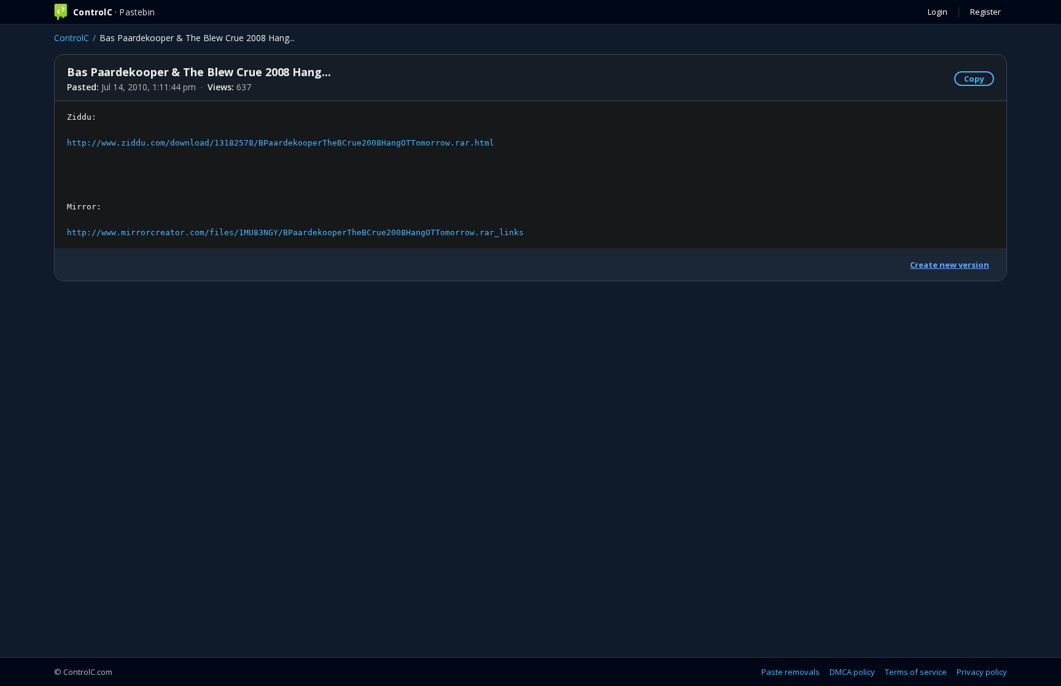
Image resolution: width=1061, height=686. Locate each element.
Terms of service (916, 671)
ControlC (71, 38)
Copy (974, 78)
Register (985, 11)
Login (937, 11)
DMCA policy (852, 671)
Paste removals (790, 671)
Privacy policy (982, 671)
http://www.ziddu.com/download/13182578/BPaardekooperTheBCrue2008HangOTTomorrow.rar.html (280, 142)
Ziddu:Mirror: (295, 174)
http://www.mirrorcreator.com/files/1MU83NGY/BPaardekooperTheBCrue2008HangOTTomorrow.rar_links (295, 232)
